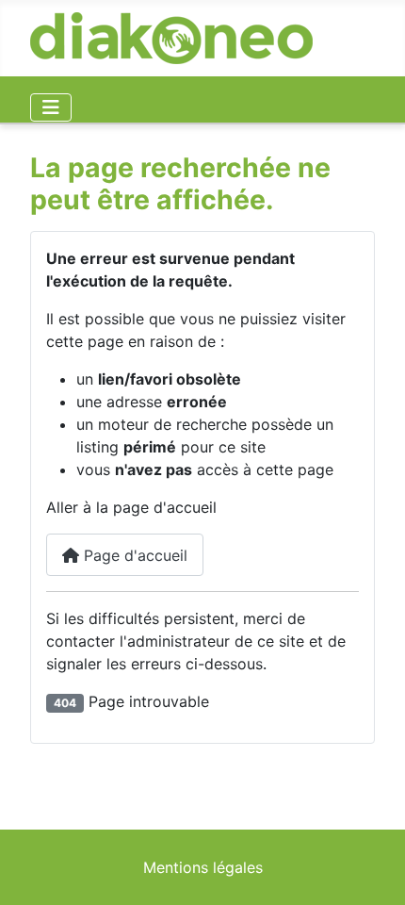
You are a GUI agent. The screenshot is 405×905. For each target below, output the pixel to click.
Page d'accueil (133, 555)
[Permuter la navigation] (51, 107)
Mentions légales (203, 867)
